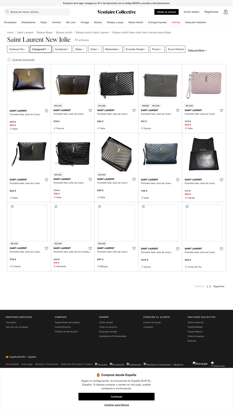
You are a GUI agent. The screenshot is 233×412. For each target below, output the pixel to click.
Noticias (192, 341)
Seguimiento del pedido (67, 322)
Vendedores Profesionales (112, 336)
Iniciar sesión (191, 11)
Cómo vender (106, 322)
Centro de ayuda (152, 322)
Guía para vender (108, 331)
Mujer (44, 22)
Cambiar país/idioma (116, 405)
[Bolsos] (104, 22)
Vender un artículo (166, 11)
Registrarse (211, 11)
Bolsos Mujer (44, 32)
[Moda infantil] (145, 22)
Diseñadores (29, 22)
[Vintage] (91, 22)
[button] (225, 12)
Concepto (11, 322)
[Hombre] (63, 22)
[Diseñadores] (38, 22)
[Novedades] (19, 22)
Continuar (116, 397)
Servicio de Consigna (17, 327)
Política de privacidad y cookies (76, 364)
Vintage (85, 22)
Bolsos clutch (64, 32)
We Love (70, 22)
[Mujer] (49, 22)
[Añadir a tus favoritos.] (46, 111)
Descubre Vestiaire (195, 22)
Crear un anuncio (108, 327)
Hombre (56, 22)
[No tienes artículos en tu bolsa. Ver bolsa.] (225, 12)
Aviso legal (26, 364)
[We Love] (78, 22)
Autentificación (63, 327)
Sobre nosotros (196, 322)
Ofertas (176, 22)
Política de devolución (66, 331)
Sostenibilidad (195, 327)
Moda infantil (136, 22)
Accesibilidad (12, 364)
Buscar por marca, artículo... (25, 11)
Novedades (10, 22)
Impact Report (195, 331)
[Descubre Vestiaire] (208, 22)
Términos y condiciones (46, 364)
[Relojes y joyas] (126, 22)
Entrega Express (157, 22)
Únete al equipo (196, 336)
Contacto (148, 327)
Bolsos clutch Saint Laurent (92, 32)
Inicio (10, 32)
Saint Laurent (25, 32)
